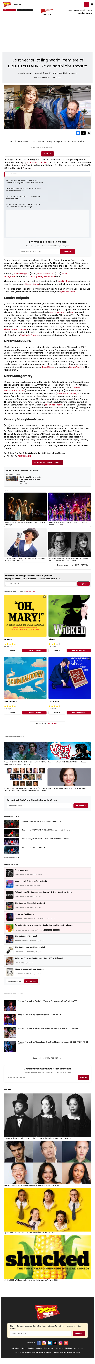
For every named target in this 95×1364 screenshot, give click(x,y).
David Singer (48, 367)
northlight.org (24, 455)
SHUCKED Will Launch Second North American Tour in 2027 (31, 1280)
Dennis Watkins (76, 367)
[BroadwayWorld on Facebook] (38, 1343)
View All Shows (14, 981)
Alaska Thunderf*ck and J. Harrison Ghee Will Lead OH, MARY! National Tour (38, 1138)
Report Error (78, 1348)
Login (80, 4)
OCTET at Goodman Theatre (33, 847)
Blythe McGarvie (67, 291)
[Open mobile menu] (92, 4)
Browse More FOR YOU (46, 1058)
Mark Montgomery (18, 376)
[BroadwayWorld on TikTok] (55, 1343)
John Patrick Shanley (37, 162)
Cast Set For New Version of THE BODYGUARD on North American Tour (24, 189)
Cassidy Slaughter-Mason (42, 276)
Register (73, 4)
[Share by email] (89, 133)
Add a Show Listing (25, 9)
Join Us (39, 1348)
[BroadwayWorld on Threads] (60, 1343)
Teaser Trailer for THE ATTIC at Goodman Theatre (41, 821)
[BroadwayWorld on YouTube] (66, 1343)
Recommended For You (13, 994)
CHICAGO (48, 14)
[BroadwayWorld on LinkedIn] (49, 1343)
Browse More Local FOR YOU (72, 565)
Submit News (49, 1348)
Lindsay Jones (32, 284)
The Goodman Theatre (15, 329)
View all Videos (10, 857)
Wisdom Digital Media (41, 1352)
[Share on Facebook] (78, 133)
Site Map (68, 1348)
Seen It (12, 650)
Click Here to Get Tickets (47, 462)
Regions (59, 1348)
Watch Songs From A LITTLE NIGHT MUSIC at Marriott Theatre (45, 838)
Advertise (15, 1348)
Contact (31, 1348)
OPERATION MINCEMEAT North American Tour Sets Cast (29, 1233)
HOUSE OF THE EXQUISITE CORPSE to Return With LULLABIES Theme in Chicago (23, 205)
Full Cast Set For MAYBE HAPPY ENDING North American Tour (23, 197)
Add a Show (31, 981)
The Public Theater (54, 404)
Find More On (46, 724)
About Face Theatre (66, 393)
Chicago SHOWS (11, 864)
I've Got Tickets (34, 650)
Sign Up (47, 154)
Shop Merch (10, 9)
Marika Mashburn (45, 273)
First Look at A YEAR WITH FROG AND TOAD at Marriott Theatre (46, 830)
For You (14, 490)
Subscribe (81, 806)
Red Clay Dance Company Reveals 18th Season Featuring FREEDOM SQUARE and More (24, 181)
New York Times (57, 312)
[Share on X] (83, 133)
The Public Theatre (29, 335)
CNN (72, 312)
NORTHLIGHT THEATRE (26, 470)
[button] (86, 4)
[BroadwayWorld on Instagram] (44, 1343)
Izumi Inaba (63, 281)
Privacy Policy (73, 1352)
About (23, 1348)
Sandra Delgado (21, 273)
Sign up (83, 1077)
